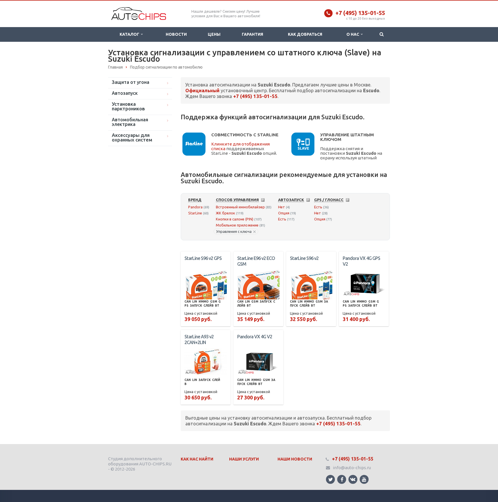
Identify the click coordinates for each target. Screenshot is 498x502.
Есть (282, 219)
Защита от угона (130, 82)
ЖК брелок (225, 213)
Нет (281, 207)
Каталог (130, 34)
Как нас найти (197, 459)
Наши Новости (295, 459)
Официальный (202, 90)
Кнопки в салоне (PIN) (234, 219)
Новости (176, 34)
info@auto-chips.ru (352, 467)
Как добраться (305, 34)
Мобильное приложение (237, 225)
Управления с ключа (234, 231)
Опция (283, 213)
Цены (214, 34)
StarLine (195, 213)
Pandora (195, 207)
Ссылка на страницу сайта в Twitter (330, 479)
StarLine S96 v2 (304, 258)
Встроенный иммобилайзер (240, 207)
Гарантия (252, 34)
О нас (353, 34)
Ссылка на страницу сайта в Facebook (341, 479)
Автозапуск (125, 93)
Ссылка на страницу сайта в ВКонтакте (352, 479)
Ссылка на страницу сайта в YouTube (364, 479)
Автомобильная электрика (130, 122)
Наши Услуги (244, 459)
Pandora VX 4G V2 (254, 336)
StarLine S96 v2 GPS (203, 258)
